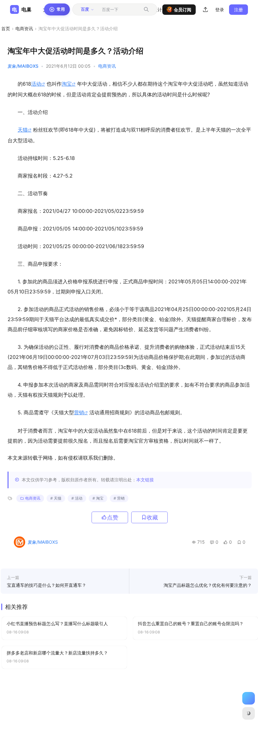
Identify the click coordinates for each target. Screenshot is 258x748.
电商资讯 (24, 28)
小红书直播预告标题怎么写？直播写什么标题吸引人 (57, 623)
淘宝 (67, 84)
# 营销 (119, 498)
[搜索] (146, 9)
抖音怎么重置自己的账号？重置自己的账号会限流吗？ (191, 623)
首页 (5, 28)
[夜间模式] (248, 713)
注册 (238, 9)
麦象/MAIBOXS (23, 66)
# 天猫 (55, 498)
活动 (36, 84)
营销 (79, 412)
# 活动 (76, 498)
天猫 (23, 130)
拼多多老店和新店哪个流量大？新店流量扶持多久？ (57, 652)
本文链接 (145, 479)
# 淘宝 (98, 498)
